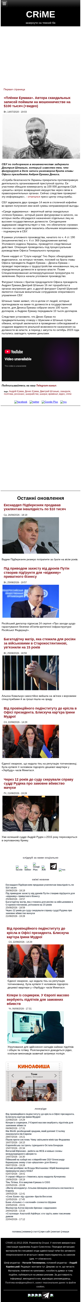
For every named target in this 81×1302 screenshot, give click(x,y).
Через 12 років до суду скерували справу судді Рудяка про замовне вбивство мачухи (38, 784)
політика (8, 394)
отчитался (34, 196)
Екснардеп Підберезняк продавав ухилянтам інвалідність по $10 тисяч (35, 507)
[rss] (63, 401)
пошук (65, 1231)
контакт (56, 1231)
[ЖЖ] (45, 869)
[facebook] (21, 401)
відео (62, 394)
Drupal (45, 1243)
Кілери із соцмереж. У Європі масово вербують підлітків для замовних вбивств (38, 999)
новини (27, 1231)
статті (35, 1231)
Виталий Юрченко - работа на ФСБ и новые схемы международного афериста (34, 1152)
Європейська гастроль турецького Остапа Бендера (34, 1145)
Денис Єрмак (32, 391)
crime (69, 394)
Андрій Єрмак (16, 391)
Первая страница (14, 89)
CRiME (40, 14)
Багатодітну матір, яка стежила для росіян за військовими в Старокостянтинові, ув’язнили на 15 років (40, 643)
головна (16, 1231)
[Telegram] (53, 869)
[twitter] (34, 401)
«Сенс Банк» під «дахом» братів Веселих (29, 1196)
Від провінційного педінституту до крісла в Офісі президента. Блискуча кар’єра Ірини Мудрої (40, 712)
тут (43, 1266)
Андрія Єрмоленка (41, 1246)
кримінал (53, 394)
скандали (65, 391)
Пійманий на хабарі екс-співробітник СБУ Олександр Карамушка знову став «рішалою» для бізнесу (35, 1161)
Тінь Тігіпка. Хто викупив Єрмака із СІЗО (28, 1182)
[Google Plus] (50, 401)
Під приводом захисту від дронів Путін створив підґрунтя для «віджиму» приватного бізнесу (36, 572)
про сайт (45, 1231)
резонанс (19, 394)
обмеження (44, 1258)
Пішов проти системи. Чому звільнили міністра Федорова (38, 1139)
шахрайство (32, 394)
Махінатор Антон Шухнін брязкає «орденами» (31, 1208)
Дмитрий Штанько (49, 391)
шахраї (43, 394)
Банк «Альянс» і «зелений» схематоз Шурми (31, 1202)
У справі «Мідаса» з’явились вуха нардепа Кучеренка (36, 1176)
